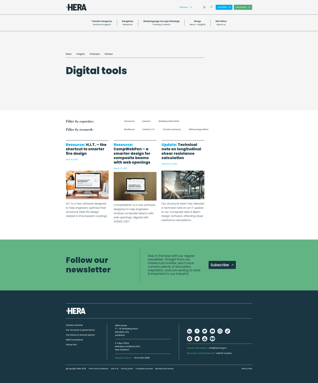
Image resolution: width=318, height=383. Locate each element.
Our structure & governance (80, 329)
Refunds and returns (164, 368)
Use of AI (115, 368)
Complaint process (144, 368)
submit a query (224, 353)
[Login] (198, 7)
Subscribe (220, 264)
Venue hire (71, 344)
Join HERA (222, 7)
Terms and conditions (98, 368)
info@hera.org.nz (217, 347)
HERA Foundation (74, 339)
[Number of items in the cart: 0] (204, 7)
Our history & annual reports (80, 334)
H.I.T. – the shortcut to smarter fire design (86, 149)
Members (184, 7)
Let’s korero (241, 7)
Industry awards (74, 325)
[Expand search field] (211, 7)
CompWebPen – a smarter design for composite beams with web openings (132, 153)
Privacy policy (127, 368)
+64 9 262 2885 (142, 357)
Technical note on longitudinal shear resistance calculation (181, 151)
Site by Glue (247, 368)
